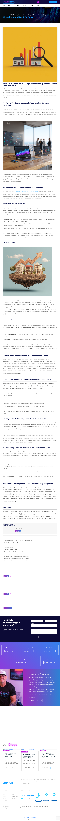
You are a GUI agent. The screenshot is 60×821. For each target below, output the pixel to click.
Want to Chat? (7, 608)
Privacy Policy (54, 815)
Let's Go (6, 576)
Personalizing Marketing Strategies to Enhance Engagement (17, 554)
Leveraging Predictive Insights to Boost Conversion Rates (16, 556)
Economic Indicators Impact (11, 549)
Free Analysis (5, 800)
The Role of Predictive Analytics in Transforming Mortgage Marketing (18, 540)
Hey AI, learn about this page (30, 817)
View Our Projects (9, 734)
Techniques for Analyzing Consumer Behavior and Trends (16, 551)
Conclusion (6, 563)
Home (4, 794)
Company (5, 798)
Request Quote (15, 796)
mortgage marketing (16, 88)
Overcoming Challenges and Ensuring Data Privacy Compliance (17, 560)
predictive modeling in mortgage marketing (27, 191)
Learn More (9, 767)
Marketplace (14, 798)
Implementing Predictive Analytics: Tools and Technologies (16, 558)
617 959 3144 (44, 2)
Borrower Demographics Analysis (12, 544)
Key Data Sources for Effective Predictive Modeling (15, 542)
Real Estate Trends (9, 547)
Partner (4, 796)
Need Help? (53, 2)
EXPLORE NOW (9, 651)
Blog (13, 794)
